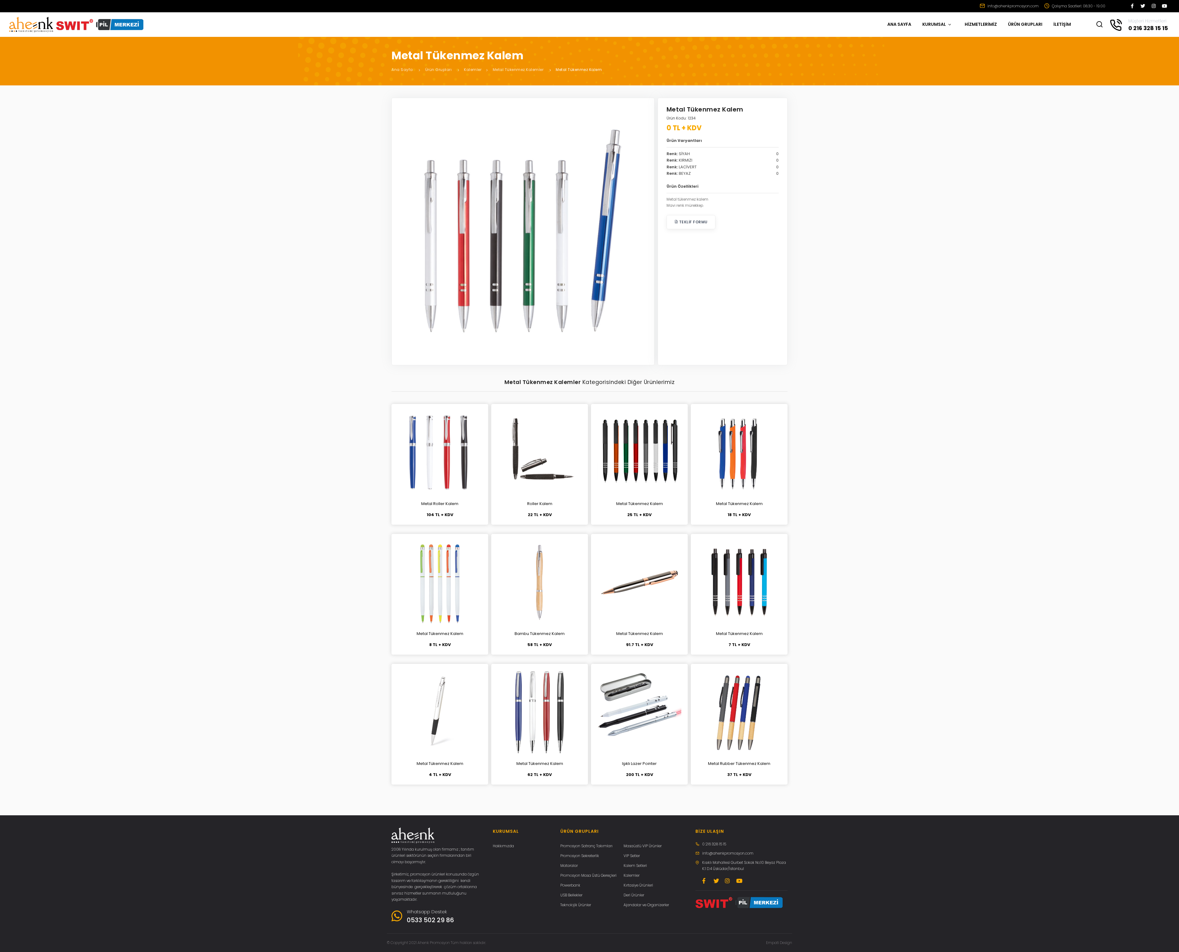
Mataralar (569, 865)
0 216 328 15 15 (714, 844)
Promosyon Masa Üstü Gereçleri (588, 875)
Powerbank (570, 885)
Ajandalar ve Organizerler (646, 904)
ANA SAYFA (899, 24)
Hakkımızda (503, 845)
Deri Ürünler (634, 895)
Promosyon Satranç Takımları (586, 845)
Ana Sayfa (402, 69)
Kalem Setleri (635, 865)
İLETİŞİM (1062, 24)
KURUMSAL (934, 24)
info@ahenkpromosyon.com (1012, 6)
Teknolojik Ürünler (575, 904)
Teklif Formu (693, 222)
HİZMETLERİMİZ (981, 24)
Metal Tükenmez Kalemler (518, 69)
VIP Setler (632, 855)
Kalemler (472, 69)
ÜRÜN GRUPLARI (1025, 24)
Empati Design (779, 942)
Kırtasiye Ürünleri (638, 885)
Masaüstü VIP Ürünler (643, 845)
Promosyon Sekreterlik (579, 855)
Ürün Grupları (438, 69)
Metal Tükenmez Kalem (579, 69)
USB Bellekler (571, 895)
